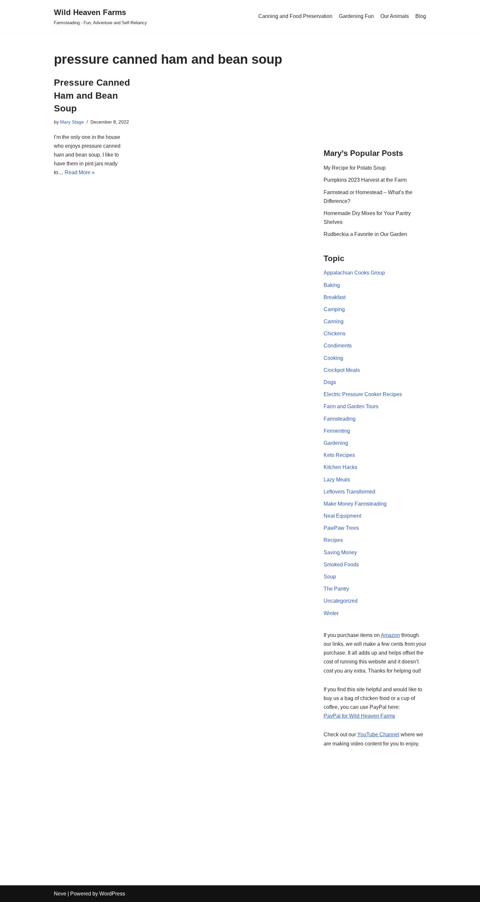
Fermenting (337, 431)
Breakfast (334, 297)
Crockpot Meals (342, 370)
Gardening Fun (356, 16)
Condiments (338, 345)
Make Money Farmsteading (355, 504)
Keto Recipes (339, 455)
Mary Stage (72, 122)
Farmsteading (340, 419)
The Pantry (336, 589)
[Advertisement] (375, 93)
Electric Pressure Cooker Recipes (363, 394)
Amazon (390, 635)
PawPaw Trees (341, 528)
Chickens (334, 333)
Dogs (330, 382)
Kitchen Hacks (340, 467)
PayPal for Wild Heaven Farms (359, 716)
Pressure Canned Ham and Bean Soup (92, 95)
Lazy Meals (337, 479)
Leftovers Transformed (349, 491)
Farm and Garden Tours (351, 406)
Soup (330, 576)
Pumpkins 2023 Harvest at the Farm (365, 180)
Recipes (333, 540)
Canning (334, 321)
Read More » (80, 172)
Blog (420, 16)
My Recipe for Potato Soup (355, 168)
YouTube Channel (378, 734)
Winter (331, 613)
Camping (334, 309)
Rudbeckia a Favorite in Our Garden (365, 234)
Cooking (333, 358)
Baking (332, 285)
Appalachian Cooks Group (354, 273)
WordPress (112, 893)
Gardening (336, 443)
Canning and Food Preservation (295, 16)
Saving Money (340, 552)
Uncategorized (341, 601)
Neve (60, 893)
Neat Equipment (342, 516)
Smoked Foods (341, 564)
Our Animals (394, 16)
